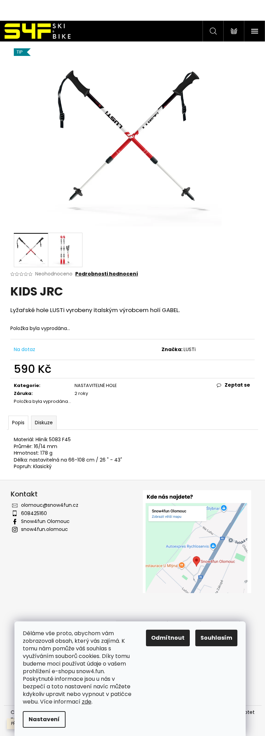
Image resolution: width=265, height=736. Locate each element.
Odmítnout (168, 638)
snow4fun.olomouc (44, 529)
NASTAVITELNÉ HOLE (96, 385)
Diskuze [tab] (44, 422)
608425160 (34, 513)
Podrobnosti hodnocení (106, 274)
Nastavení (44, 719)
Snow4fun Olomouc (45, 521)
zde (86, 702)
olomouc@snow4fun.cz (49, 505)
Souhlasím (216, 638)
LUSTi (190, 349)
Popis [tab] (18, 422)
